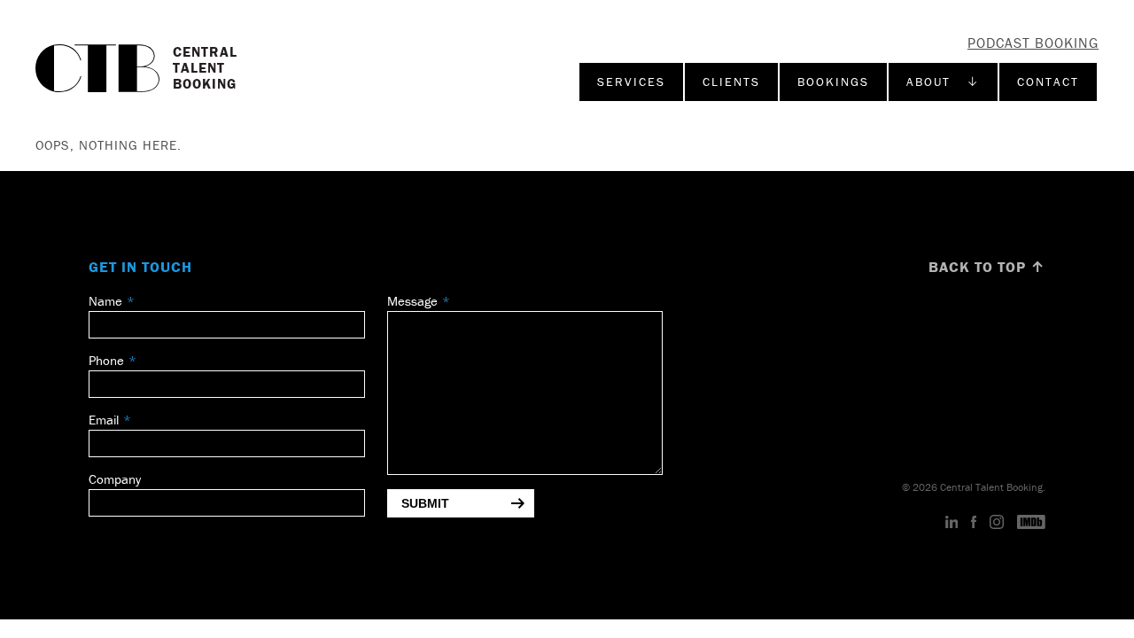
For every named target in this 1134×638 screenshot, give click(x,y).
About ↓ (943, 81)
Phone (106, 360)
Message (412, 300)
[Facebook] (973, 523)
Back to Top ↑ (986, 266)
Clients (731, 81)
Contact (1048, 81)
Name (105, 300)
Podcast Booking (1033, 42)
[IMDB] (1031, 523)
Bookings (833, 81)
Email (104, 419)
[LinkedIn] (952, 523)
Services (631, 81)
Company (115, 479)
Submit (425, 503)
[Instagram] (997, 523)
